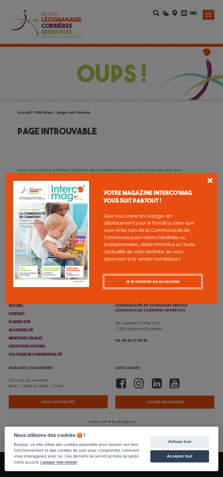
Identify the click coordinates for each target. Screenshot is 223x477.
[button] (210, 181)
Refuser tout (179, 441)
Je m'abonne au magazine (152, 281)
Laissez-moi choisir (58, 462)
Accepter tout (180, 456)
